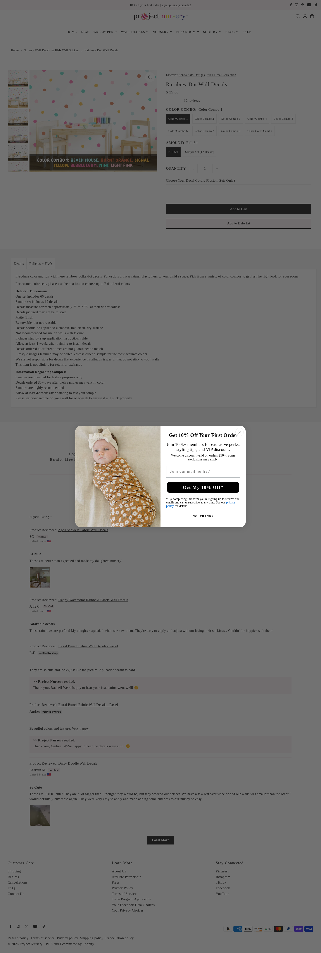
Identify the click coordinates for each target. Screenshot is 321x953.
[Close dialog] (239, 432)
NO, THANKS (203, 516)
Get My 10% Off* (203, 487)
